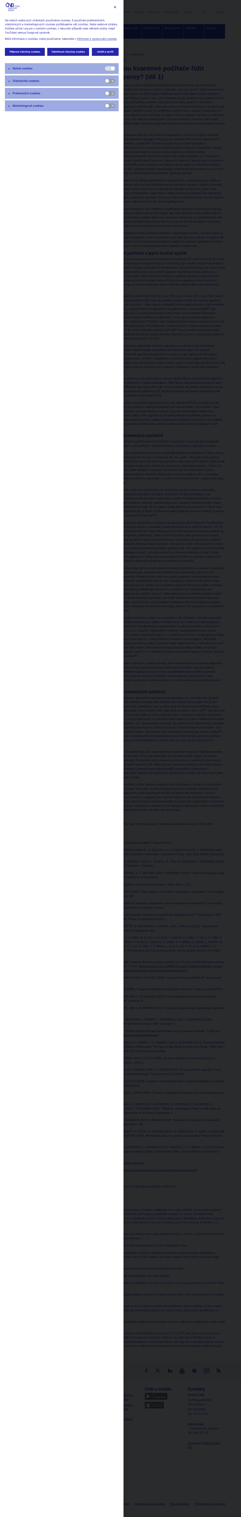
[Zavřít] (115, 7)
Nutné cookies (22, 68)
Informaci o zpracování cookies (97, 38)
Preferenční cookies (26, 93)
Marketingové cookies (28, 105)
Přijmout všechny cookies (25, 51)
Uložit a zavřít (105, 51)
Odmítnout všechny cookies (68, 51)
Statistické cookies (26, 81)
